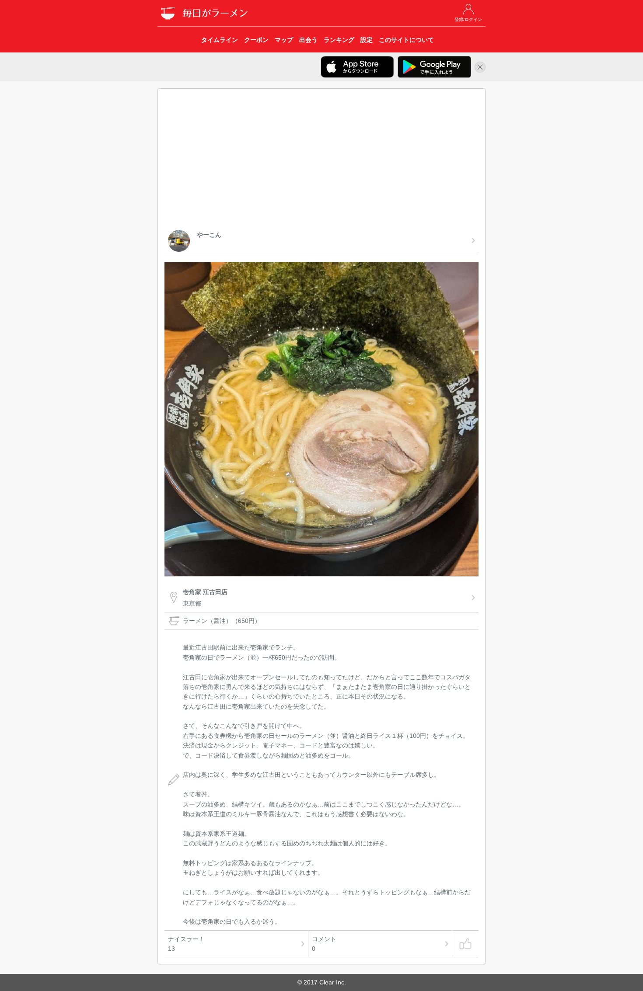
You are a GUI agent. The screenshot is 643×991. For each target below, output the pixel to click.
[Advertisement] (321, 161)
